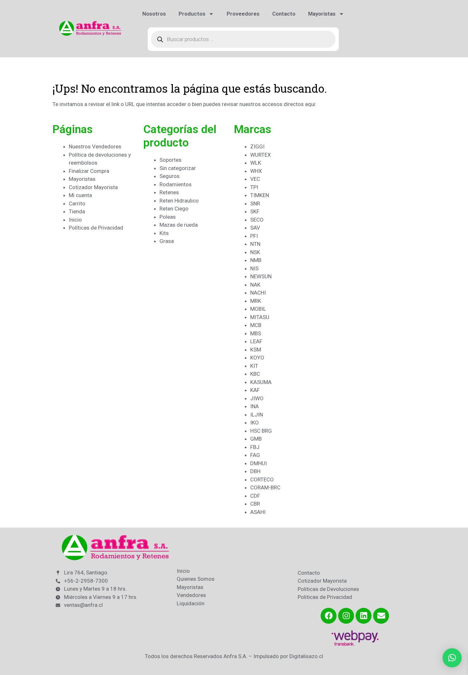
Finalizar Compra (89, 171)
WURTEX (260, 155)
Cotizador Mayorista (93, 187)
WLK (255, 163)
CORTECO (262, 479)
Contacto (283, 14)
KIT (254, 366)
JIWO (257, 398)
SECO (257, 220)
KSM (255, 349)
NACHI (258, 292)
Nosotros (154, 14)
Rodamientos (176, 184)
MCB (255, 325)
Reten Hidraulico (179, 200)
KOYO (257, 357)
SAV (255, 227)
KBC (255, 374)
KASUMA (261, 382)
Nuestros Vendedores (95, 146)
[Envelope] (381, 616)
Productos (192, 14)
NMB (255, 260)
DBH (255, 471)
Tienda (77, 211)
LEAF (256, 341)
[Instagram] (346, 616)
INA (254, 406)
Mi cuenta (80, 195)
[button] (452, 657)
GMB (256, 439)
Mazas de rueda (179, 225)
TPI (254, 187)
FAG (255, 455)
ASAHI (258, 512)
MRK (255, 301)
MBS (255, 333)
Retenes (169, 192)
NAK (255, 284)
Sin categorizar (178, 168)
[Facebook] (329, 616)
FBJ (254, 447)
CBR (255, 504)
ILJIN (256, 414)
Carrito (77, 203)
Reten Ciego (174, 208)
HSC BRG (261, 431)
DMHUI (258, 463)
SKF (254, 211)
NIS (254, 268)
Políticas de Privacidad (96, 227)
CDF (255, 496)
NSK (255, 252)
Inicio (75, 220)
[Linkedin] (364, 616)
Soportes (170, 160)
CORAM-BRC (265, 487)
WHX (256, 171)
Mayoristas (322, 14)
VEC (255, 179)
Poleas (168, 217)
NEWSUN (261, 276)
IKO (254, 422)
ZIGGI (257, 146)
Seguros (170, 176)
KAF (255, 390)
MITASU (259, 317)
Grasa (167, 241)
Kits (164, 233)
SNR (255, 203)
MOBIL (258, 309)
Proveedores (243, 14)
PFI (254, 236)
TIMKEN (259, 195)
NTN (255, 244)
